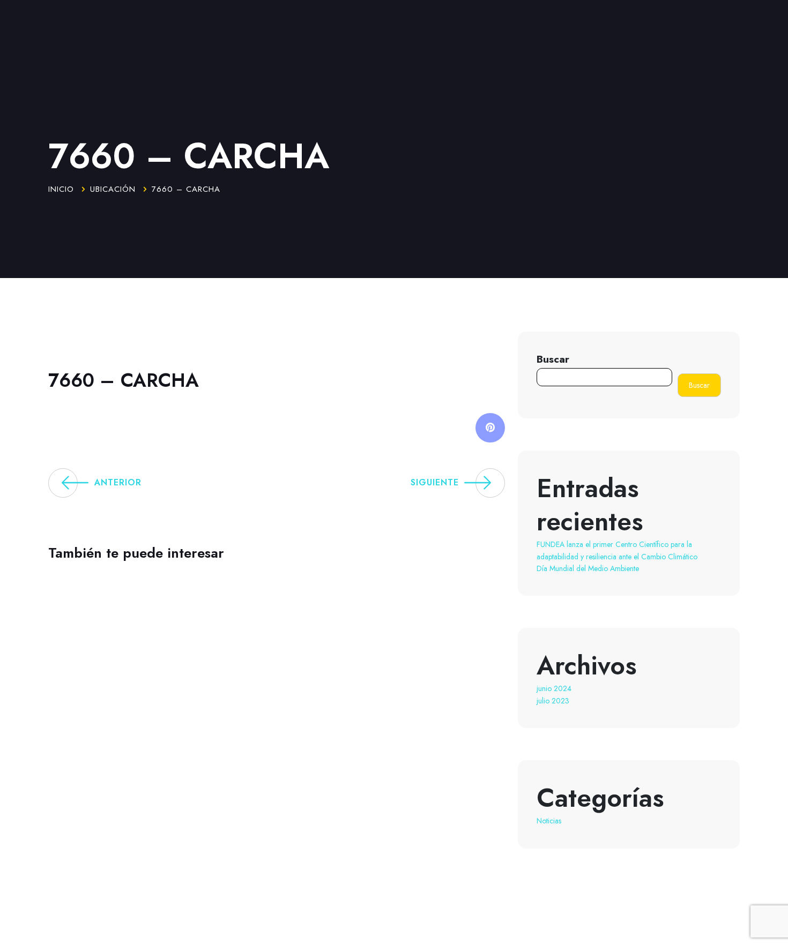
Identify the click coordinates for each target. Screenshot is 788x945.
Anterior (118, 482)
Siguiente (435, 482)
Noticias (549, 820)
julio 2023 (553, 700)
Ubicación (113, 189)
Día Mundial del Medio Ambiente (588, 568)
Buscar (553, 359)
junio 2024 (554, 688)
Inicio (61, 189)
